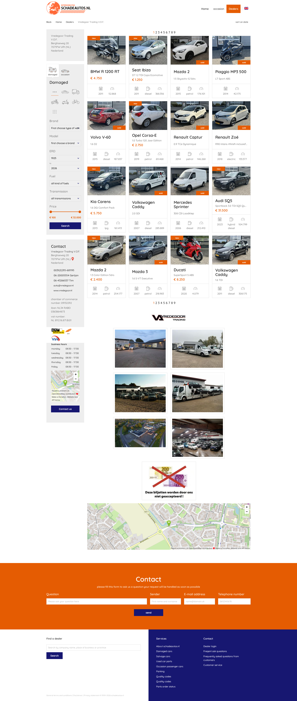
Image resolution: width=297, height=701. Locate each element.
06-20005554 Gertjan (66, 275)
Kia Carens (100, 201)
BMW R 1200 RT (105, 71)
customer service (212, 665)
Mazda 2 (181, 71)
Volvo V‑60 (100, 137)
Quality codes (163, 676)
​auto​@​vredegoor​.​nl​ (64, 285)
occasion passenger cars (169, 666)
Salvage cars (163, 656)
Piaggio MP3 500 (230, 71)
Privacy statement (91, 695)
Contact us (65, 409)
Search (65, 225)
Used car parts (164, 661)
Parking (160, 671)
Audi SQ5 (223, 200)
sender (155, 594)
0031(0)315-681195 (64, 270)
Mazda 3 (140, 271)
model (54, 136)
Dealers (233, 8)
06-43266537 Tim (64, 280)
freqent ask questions (215, 651)
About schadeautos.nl (168, 646)
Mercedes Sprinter (183, 204)
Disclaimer (77, 695)
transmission (59, 191)
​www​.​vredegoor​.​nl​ (63, 290)
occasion (218, 8)
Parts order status (165, 686)
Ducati (180, 269)
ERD (52, 151)
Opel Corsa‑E (144, 135)
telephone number (231, 594)
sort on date (242, 22)
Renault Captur (188, 137)
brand (54, 121)
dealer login (209, 646)
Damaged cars (164, 651)
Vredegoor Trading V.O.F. (65, 251)
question (52, 594)
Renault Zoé (227, 137)
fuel (52, 176)
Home (205, 8)
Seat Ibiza (141, 69)
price (53, 206)
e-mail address (194, 594)
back (49, 22)
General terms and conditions (59, 695)
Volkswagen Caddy (143, 204)
